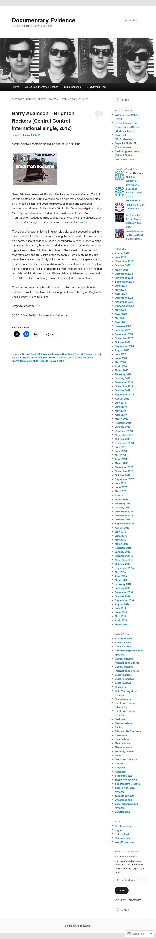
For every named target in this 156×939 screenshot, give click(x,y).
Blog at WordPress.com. (78, 925)
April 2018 (121, 459)
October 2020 (122, 342)
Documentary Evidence (43, 20)
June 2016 (121, 535)
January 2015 (122, 588)
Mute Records (40, 361)
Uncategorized (123, 800)
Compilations (123, 699)
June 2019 (121, 406)
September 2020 (124, 346)
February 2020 (123, 374)
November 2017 (124, 471)
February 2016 (123, 548)
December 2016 (124, 511)
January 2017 (122, 507)
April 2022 (121, 314)
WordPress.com (124, 842)
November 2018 (124, 435)
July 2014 (120, 608)
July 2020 (120, 354)
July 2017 (120, 483)
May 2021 (120, 318)
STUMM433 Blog (96, 87)
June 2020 (121, 358)
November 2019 (124, 386)
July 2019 (120, 402)
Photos (119, 763)
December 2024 (124, 273)
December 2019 (124, 382)
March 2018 (121, 463)
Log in (119, 830)
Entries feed (122, 834)
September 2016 (124, 523)
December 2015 (124, 556)
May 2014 (120, 616)
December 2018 (124, 431)
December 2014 (124, 592)
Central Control (67, 357)
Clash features (123, 674)
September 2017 (124, 479)
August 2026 (122, 253)
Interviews (121, 735)
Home (16, 87)
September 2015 (124, 568)
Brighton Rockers (48, 357)
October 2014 (122, 596)
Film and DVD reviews (128, 731)
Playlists (120, 767)
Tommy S (131, 204)
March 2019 (121, 418)
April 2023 (121, 293)
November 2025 (124, 261)
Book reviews (123, 642)
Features (120, 719)
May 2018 (120, 455)
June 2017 (121, 487)
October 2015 (122, 564)
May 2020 (120, 362)
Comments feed (124, 838)
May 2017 (120, 491)
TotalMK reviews (124, 796)
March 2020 (121, 370)
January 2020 (122, 378)
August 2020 (122, 350)
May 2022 (120, 310)
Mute (29, 361)
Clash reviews (123, 682)
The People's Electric (127, 783)
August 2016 (122, 527)
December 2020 (124, 334)
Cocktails (120, 687)
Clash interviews (124, 678)
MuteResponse (72, 87)
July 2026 (120, 257)
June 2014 (121, 612)
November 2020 (124, 338)
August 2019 (122, 398)
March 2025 (121, 269)
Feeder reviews (124, 723)
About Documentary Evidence (41, 87)
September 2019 (124, 394)
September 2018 (124, 443)
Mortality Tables (124, 751)
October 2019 (122, 390)
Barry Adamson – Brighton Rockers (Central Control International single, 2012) (43, 121)
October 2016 (122, 519)
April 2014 (121, 620)
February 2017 (123, 503)
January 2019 (122, 426)
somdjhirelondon (135, 231)
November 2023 (124, 277)
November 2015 (124, 560)
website (85, 222)
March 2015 (121, 580)
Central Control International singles (41, 354)
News (118, 755)
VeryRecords (122, 812)
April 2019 (121, 414)
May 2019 (120, 410)
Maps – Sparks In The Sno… (134, 223)
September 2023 (124, 281)
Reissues (120, 771)
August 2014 (122, 604)
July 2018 (120, 447)
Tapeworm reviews (126, 779)
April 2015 (121, 576)
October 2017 (122, 475)
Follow (121, 890)
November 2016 (124, 515)
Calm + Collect (123, 646)
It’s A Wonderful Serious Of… (133, 180)
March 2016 (121, 543)
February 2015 (123, 584)
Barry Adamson (28, 357)
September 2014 (124, 600)
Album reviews (123, 638)
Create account (123, 826)
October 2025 (122, 265)
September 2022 (124, 306)
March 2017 (121, 499)
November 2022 (124, 302)
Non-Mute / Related (72, 354)
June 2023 (121, 285)
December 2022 (124, 297)
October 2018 (122, 439)
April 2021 (121, 322)
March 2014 (121, 624)
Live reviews (122, 739)
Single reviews (92, 354)
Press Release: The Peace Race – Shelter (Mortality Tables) (127, 127)
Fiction (119, 727)
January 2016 (122, 552)
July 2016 (120, 531)
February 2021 (123, 326)
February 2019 (123, 422)
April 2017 (121, 495)
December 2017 (124, 467)
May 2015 (120, 572)
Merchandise (122, 743)
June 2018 (121, 451)
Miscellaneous (123, 747)
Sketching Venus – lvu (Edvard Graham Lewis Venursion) (128, 155)
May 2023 (120, 289)
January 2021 (122, 330)
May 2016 (120, 539)
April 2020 (121, 366)
